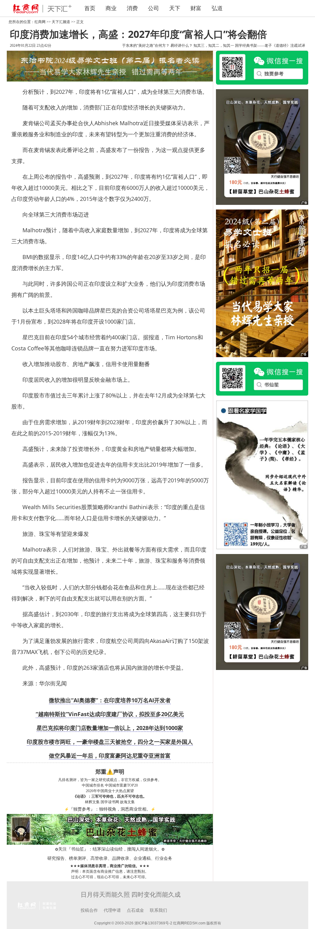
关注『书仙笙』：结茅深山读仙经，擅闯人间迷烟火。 (109, 849)
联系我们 (158, 910)
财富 (195, 8)
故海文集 (127, 802)
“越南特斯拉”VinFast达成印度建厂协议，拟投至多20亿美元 (110, 714)
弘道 (217, 8)
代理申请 (112, 910)
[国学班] (262, 474)
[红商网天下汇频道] (40, 8)
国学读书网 (110, 802)
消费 (132, 8)
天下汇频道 (61, 22)
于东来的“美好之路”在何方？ (145, 45)
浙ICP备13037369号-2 (153, 923)
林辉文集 (92, 802)
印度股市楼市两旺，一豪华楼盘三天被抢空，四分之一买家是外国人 (110, 741)
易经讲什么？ (181, 45)
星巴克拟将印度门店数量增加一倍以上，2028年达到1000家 (110, 728)
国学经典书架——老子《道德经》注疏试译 (270, 45)
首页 (89, 8)
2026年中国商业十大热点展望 (110, 791)
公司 (153, 8)
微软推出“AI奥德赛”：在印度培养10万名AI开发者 (110, 700)
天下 (174, 8)
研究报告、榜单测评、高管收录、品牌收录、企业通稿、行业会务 (109, 858)
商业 (111, 8)
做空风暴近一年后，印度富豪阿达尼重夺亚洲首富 (110, 755)
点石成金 (135, 910)
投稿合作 (89, 910)
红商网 (40, 22)
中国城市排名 (93, 785)
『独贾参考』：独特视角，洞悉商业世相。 (110, 809)
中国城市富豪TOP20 (121, 785)
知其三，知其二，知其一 (213, 45)
